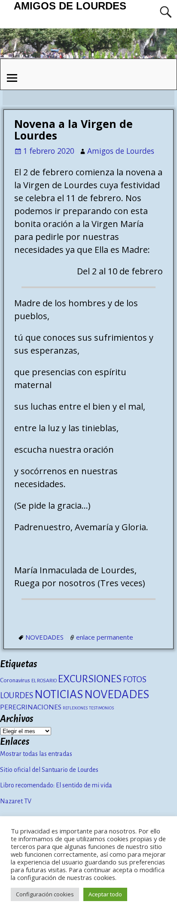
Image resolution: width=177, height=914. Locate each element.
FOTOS (134, 679)
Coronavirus (15, 680)
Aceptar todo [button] (105, 894)
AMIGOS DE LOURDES (70, 6)
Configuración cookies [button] (45, 894)
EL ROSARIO (44, 681)
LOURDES (16, 695)
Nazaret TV (15, 801)
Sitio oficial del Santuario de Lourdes (49, 769)
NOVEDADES (44, 637)
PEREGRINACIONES (30, 707)
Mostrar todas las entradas (36, 753)
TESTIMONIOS (101, 708)
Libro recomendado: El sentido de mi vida (56, 785)
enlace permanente (104, 637)
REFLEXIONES (75, 708)
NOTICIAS (58, 694)
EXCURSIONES (90, 678)
